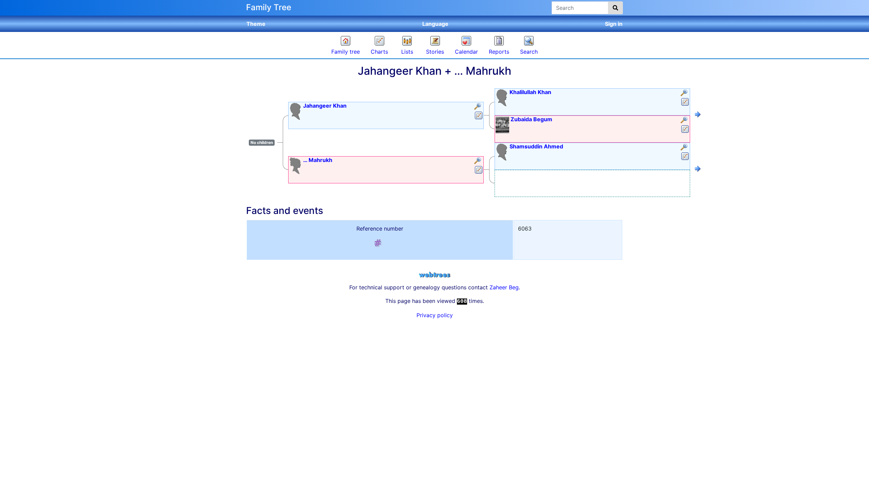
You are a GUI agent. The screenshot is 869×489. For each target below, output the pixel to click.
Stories (435, 51)
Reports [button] (499, 51)
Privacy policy (435, 315)
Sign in (614, 23)
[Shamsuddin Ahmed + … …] (698, 170)
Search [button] (529, 51)
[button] (478, 107)
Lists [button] (407, 51)
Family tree (345, 51)
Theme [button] (255, 23)
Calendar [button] (466, 51)
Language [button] (435, 23)
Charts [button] (379, 51)
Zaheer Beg (504, 287)
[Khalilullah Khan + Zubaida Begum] (698, 115)
